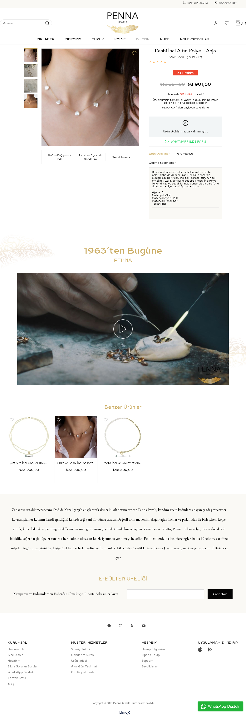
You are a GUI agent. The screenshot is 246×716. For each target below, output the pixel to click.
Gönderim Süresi (83, 655)
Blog (11, 683)
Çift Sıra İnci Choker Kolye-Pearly (29, 463)
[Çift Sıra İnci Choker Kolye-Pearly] (29, 437)
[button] (25, 456)
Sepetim (147, 660)
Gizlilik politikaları (83, 672)
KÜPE (165, 39)
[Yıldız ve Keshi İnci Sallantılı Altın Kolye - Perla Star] (76, 437)
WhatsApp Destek (21, 672)
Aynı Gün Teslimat (84, 666)
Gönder (220, 594)
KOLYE (120, 39)
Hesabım (14, 660)
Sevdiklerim (150, 666)
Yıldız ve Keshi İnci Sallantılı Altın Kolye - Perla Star (76, 463)
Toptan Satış (17, 678)
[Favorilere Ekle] (134, 53)
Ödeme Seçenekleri (162, 163)
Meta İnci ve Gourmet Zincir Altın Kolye (123, 463)
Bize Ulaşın (15, 655)
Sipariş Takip (151, 655)
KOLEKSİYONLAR (194, 39)
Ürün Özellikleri (159, 153)
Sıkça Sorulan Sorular (23, 666)
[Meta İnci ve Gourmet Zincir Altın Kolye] (123, 437)
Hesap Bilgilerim (153, 649)
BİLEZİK (143, 39)
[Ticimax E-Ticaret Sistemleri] (123, 713)
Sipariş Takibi (80, 649)
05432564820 (228, 2)
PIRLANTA (45, 39)
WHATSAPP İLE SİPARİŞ (188, 141)
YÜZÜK (98, 39)
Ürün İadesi (79, 660)
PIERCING (73, 39)
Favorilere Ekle (12, 420)
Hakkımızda (16, 649)
